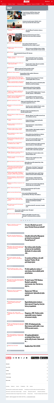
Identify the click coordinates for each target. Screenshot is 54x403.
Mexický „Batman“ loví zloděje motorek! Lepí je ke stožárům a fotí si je (35, 116)
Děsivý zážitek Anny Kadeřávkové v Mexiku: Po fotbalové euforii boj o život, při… (35, 134)
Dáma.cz (9, 255)
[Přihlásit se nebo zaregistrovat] (52, 1)
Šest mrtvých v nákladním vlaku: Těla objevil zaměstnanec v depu (24, 210)
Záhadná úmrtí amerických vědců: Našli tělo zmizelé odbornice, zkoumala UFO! (35, 184)
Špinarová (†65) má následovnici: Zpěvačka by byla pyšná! (35, 293)
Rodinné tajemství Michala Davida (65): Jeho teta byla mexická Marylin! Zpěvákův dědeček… (35, 200)
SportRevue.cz (11, 332)
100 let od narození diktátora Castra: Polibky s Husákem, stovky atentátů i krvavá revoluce (35, 49)
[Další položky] (52, 4)
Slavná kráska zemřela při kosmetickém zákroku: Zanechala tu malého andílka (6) (32, 87)
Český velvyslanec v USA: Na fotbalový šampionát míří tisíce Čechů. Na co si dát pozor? (34, 179)
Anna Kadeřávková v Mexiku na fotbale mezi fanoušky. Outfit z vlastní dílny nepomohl (35, 148)
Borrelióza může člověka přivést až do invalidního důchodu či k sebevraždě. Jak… (33, 250)
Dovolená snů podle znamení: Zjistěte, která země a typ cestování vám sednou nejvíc (32, 21)
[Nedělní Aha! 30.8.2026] (15, 348)
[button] (35, 358)
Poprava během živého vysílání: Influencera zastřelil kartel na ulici (29, 73)
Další (32, 220)
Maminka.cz (10, 266)
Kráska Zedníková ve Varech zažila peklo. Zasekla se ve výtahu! (34, 120)
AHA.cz (9, 233)
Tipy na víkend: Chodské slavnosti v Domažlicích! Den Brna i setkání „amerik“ (31, 44)
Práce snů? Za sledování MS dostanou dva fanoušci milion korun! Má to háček (34, 139)
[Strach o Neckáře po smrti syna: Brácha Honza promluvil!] (15, 229)
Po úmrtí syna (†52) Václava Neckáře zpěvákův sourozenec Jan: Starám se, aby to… (34, 283)
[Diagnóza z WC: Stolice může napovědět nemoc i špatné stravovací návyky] (15, 317)
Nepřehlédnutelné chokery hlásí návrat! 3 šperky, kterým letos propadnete (34, 304)
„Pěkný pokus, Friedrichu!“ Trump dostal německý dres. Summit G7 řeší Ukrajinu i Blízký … (34, 168)
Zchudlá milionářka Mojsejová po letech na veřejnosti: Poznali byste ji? (34, 238)
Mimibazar (10, 277)
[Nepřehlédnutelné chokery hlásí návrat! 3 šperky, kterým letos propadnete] (15, 306)
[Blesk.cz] (27, 1)
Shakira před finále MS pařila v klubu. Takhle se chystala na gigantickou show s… (30, 102)
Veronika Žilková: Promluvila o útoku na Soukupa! (34, 30)
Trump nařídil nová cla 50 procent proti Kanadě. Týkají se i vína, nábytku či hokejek (35, 97)
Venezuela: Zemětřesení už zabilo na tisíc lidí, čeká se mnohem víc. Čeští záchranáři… (35, 144)
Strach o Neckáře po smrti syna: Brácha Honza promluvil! (35, 226)
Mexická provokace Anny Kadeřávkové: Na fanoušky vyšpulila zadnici (30, 111)
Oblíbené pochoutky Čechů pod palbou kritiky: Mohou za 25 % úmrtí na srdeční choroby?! (24, 69)
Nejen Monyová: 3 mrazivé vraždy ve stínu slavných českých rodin (34, 153)
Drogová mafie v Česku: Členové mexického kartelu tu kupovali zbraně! (35, 64)
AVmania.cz (10, 343)
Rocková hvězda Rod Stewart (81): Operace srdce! (23, 53)
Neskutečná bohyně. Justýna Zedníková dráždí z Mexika (34, 125)
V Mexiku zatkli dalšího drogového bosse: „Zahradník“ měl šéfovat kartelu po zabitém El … (31, 216)
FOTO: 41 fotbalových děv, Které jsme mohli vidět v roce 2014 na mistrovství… (34, 326)
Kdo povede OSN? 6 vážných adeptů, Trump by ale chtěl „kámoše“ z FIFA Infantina (35, 92)
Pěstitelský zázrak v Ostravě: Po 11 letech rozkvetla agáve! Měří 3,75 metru (34, 78)
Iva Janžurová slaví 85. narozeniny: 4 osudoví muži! (35, 205)
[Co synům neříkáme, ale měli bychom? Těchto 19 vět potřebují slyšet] (15, 262)
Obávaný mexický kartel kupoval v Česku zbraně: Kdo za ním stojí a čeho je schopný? (32, 35)
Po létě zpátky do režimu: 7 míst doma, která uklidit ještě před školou (34, 271)
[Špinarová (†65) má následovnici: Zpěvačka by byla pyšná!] (15, 295)
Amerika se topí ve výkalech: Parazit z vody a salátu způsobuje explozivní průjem (35, 106)
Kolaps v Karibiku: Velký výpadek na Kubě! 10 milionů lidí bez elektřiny (35, 130)
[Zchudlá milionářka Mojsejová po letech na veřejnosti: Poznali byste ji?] (15, 240)
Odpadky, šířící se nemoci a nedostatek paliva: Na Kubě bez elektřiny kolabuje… (35, 83)
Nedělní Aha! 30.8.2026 (32, 346)
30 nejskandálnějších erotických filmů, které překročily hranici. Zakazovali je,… (34, 338)
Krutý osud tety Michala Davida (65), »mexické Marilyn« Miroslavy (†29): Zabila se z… (31, 194)
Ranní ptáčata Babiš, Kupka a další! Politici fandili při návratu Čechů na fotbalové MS (34, 173)
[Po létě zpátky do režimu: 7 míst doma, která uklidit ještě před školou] (15, 273)
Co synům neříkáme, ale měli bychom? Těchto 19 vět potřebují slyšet (34, 260)
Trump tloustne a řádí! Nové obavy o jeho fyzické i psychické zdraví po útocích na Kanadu (31, 13)
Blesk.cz (10, 244)
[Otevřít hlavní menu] (1, 1)
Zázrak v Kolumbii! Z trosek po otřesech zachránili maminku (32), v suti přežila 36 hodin (34, 59)
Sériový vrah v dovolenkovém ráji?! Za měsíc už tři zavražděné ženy (30, 189)
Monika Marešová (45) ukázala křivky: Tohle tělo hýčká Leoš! (34, 163)
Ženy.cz (9, 310)
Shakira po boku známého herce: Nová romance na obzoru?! (34, 158)
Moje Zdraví (10, 321)
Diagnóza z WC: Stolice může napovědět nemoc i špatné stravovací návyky (34, 315)
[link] (13, 358)
